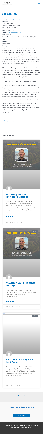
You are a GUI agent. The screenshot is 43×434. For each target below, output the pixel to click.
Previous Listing (8, 121)
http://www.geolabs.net (15, 32)
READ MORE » (10, 217)
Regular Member (16, 19)
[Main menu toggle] (39, 3)
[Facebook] (21, 395)
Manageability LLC (27, 427)
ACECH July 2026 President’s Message (20, 284)
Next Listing (36, 121)
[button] (21, 415)
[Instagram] (18, 395)
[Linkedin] (24, 395)
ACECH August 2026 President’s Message (17, 195)
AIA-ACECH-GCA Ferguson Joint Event (19, 360)
